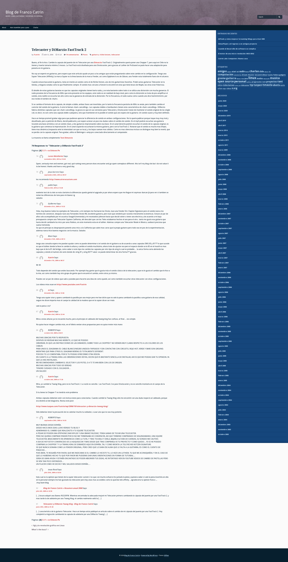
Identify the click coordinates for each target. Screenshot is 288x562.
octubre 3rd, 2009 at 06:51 (53, 333)
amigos (222, 71)
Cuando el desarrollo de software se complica (237, 49)
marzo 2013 (222, 135)
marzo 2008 (222, 199)
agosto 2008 (223, 175)
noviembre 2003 (224, 430)
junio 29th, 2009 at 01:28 (44, 507)
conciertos (238, 75)
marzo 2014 (222, 130)
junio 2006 (222, 302)
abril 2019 (222, 121)
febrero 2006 (223, 322)
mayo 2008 (222, 189)
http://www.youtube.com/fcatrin (72, 284)
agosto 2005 (223, 346)
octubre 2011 (223, 140)
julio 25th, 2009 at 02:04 (52, 472)
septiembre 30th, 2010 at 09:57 (55, 175)
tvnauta (267, 84)
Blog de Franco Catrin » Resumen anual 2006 (62, 488)
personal (240, 81)
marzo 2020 (222, 111)
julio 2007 (222, 238)
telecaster (115, 55)
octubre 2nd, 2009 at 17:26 (53, 379)
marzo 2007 (222, 258)
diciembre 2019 (224, 116)
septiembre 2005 (225, 341)
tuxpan (257, 85)
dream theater (248, 75)
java (246, 78)
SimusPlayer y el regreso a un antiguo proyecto (237, 44)
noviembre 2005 (224, 331)
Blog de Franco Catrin (25, 12)
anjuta (229, 71)
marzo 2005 (222, 371)
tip (251, 84)
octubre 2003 (223, 434)
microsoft (266, 78)
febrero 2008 (223, 204)
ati (238, 71)
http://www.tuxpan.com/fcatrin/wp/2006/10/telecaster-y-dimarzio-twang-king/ (72, 406)
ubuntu (276, 85)
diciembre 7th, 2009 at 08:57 (54, 260)
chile (261, 71)
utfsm (220, 88)
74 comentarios (72, 55)
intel (242, 78)
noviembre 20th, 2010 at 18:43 (55, 159)
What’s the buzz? (39, 530)
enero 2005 (222, 380)
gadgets (282, 75)
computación (225, 74)
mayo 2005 (222, 361)
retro (220, 85)
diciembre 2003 (224, 425)
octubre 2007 (223, 224)
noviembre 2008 (224, 160)
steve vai (238, 85)
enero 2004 (222, 420)
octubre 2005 (223, 336)
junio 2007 (222, 243)
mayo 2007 (222, 248)
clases (266, 71)
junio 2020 (222, 101)
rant (280, 81)
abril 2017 (222, 125)
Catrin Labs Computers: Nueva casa (233, 59)
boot (247, 71)
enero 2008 (222, 209)
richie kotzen (105, 55)
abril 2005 (222, 366)
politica (249, 82)
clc (270, 71)
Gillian (166, 555)
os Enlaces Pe (54, 150)
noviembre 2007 (224, 219)
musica (275, 78)
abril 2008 (222, 194)
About (4, 27)
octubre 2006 (223, 282)
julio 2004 (222, 410)
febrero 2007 (223, 263)
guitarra (95, 55)
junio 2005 (222, 356)
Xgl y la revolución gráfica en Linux (48, 525)
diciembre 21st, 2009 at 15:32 (54, 206)
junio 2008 (222, 184)
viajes (224, 88)
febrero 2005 (223, 376)
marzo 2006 (222, 317)
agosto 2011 (223, 145)
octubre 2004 (223, 395)
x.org (234, 88)
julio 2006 (222, 297)
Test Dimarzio (66, 138)
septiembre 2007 (225, 228)
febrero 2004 (223, 415)
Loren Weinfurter (55, 156)
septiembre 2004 (225, 400)
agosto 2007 (223, 233)
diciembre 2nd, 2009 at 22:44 (54, 314)
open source (226, 81)
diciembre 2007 (224, 214)
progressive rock (259, 82)
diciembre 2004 (224, 385)
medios (260, 78)
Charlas (35, 27)
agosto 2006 (223, 292)
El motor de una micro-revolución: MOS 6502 (236, 54)
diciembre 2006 (224, 273)
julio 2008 (222, 179)
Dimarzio (98, 62)
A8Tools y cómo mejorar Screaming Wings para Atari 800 (241, 39)
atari (234, 71)
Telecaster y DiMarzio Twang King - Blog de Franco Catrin (68, 504)
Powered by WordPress (149, 555)
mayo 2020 (222, 106)
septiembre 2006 (225, 287)
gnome (222, 78)
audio (242, 71)
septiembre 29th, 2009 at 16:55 (55, 420)
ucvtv (282, 85)
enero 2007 (222, 268)
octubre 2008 (223, 165)
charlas (254, 71)
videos (229, 88)
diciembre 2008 (224, 155)
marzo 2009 (222, 150)
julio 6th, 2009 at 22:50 (44, 491)
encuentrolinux (261, 75)
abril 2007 (222, 253)
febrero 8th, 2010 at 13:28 (53, 188)
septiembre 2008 (225, 170)
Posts (85, 55)
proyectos (271, 81)
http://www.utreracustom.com (63, 179)
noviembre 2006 (224, 277)
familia (270, 75)
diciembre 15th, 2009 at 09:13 (54, 239)
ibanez (239, 78)
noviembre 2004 (224, 390)
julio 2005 (222, 351)
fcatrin (37, 55)
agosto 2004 (223, 405)
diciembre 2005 (224, 326)
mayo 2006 (222, 307)
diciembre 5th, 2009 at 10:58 (54, 293)
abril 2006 (222, 312)
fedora (276, 75)
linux (252, 78)
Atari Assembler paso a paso (19, 27)
